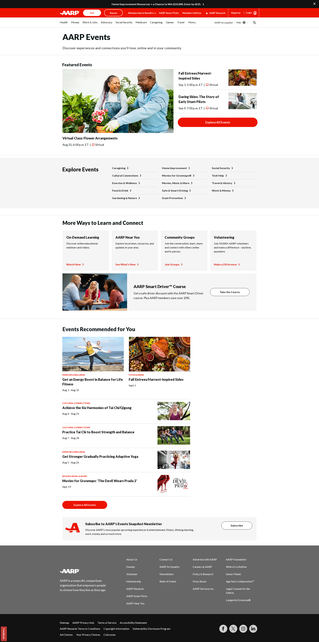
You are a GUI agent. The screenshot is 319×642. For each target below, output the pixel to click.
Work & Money (221, 190)
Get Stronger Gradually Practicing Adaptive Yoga (100, 456)
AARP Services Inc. (203, 588)
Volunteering (224, 237)
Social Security (221, 168)
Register (236, 12)
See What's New (125, 264)
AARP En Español (169, 566)
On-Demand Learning (82, 237)
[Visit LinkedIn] (253, 629)
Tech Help (218, 175)
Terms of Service (107, 622)
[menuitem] (64, 24)
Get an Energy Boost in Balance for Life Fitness (92, 381)
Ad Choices (66, 634)
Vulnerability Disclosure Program (151, 628)
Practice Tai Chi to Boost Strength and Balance (98, 432)
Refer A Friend (168, 581)
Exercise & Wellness (124, 183)
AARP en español (223, 22)
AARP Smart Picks (169, 12)
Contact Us (166, 559)
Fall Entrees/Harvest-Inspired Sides (156, 379)
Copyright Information (116, 628)
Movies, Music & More (175, 183)
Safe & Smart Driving (175, 190)
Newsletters (167, 574)
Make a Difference (225, 264)
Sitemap (64, 622)
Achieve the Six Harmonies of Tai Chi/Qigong (96, 408)
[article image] (117, 131)
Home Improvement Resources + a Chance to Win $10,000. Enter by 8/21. (156, 4)
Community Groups (180, 237)
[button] (254, 22)
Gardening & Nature (124, 198)
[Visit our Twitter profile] (233, 629)
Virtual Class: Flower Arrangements (89, 138)
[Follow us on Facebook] (223, 629)
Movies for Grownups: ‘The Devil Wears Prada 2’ (99, 481)
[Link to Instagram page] (243, 629)
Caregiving (118, 168)
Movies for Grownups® (176, 175)
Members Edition (191, 12)
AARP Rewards (217, 12)
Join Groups (172, 264)
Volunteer (131, 574)
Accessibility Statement (133, 622)
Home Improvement (174, 168)
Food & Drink (120, 190)
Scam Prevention (172, 198)
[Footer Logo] (83, 571)
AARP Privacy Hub (83, 622)
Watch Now (73, 264)
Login (249, 12)
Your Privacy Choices (88, 634)
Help (238, 22)
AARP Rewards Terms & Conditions (80, 628)
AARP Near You (127, 237)
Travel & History (222, 183)
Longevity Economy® (238, 600)
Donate (130, 566)
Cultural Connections (125, 175)
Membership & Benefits (141, 12)
